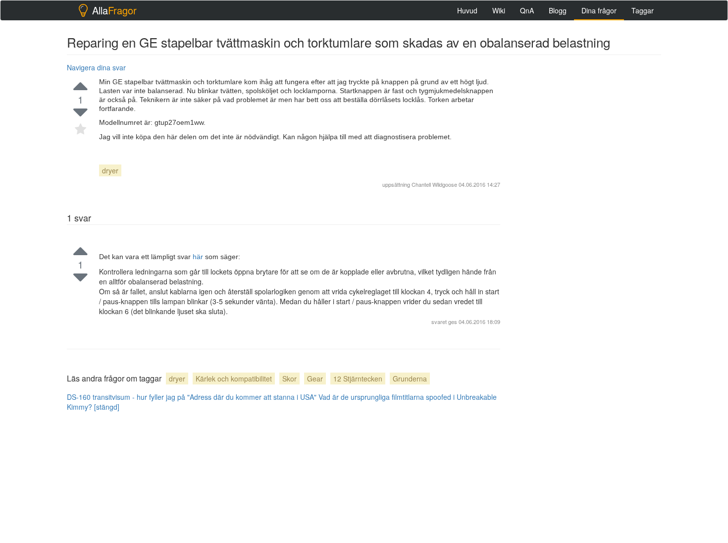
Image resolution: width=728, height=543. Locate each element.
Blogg (558, 10)
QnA (527, 10)
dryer (110, 170)
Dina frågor (599, 10)
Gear (315, 378)
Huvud (467, 10)
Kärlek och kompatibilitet (234, 378)
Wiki (498, 10)
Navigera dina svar (96, 67)
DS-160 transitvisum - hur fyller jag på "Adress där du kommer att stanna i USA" (191, 397)
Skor (289, 378)
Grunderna (410, 378)
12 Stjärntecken (357, 378)
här (199, 257)
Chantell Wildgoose (434, 184)
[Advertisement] (587, 208)
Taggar (642, 10)
